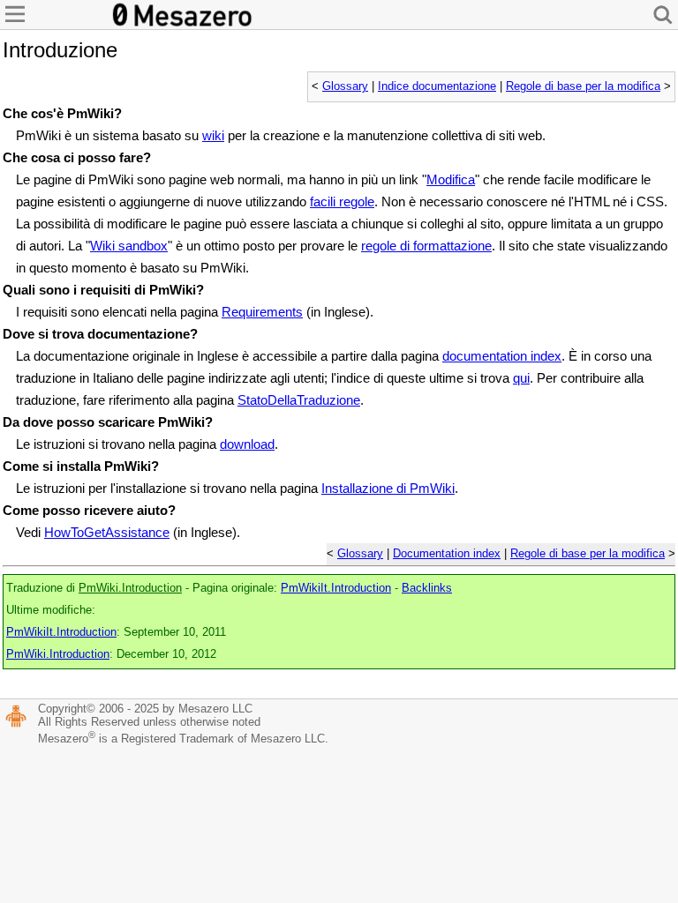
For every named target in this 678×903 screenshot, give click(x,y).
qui (521, 377)
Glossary (345, 86)
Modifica (450, 179)
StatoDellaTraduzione (298, 399)
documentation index (501, 355)
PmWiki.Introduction (130, 588)
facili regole (342, 201)
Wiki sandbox (129, 245)
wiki (213, 135)
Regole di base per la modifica (583, 86)
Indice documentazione (437, 86)
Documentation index (447, 554)
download (247, 444)
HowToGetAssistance (107, 532)
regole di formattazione (426, 245)
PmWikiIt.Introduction (336, 588)
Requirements (262, 311)
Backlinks (427, 588)
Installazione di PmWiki (388, 488)
